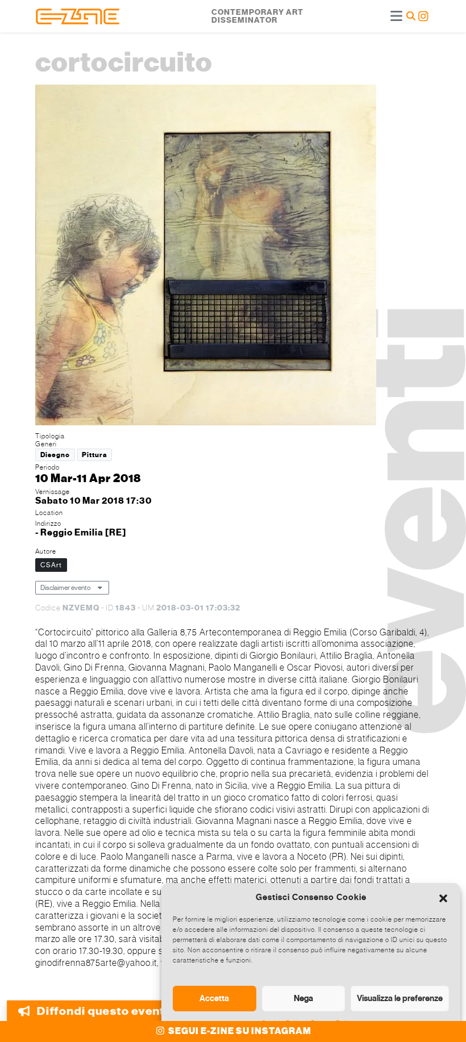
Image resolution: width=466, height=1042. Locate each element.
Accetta (214, 998)
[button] (443, 897)
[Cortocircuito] (205, 256)
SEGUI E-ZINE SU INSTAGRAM (239, 1031)
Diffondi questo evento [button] (103, 1012)
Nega (303, 998)
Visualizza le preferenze (400, 998)
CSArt (51, 565)
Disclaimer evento (65, 588)
